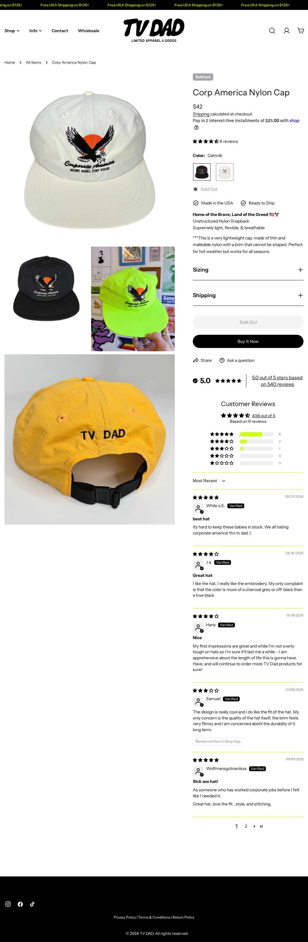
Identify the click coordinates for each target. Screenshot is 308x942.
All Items (33, 62)
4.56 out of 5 (263, 415)
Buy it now (248, 341)
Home (10, 62)
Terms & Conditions (154, 917)
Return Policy (183, 917)
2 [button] (246, 826)
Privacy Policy (125, 917)
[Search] (272, 31)
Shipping (201, 114)
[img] (206, 497)
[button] (206, 141)
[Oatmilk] (225, 172)
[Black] (202, 172)
